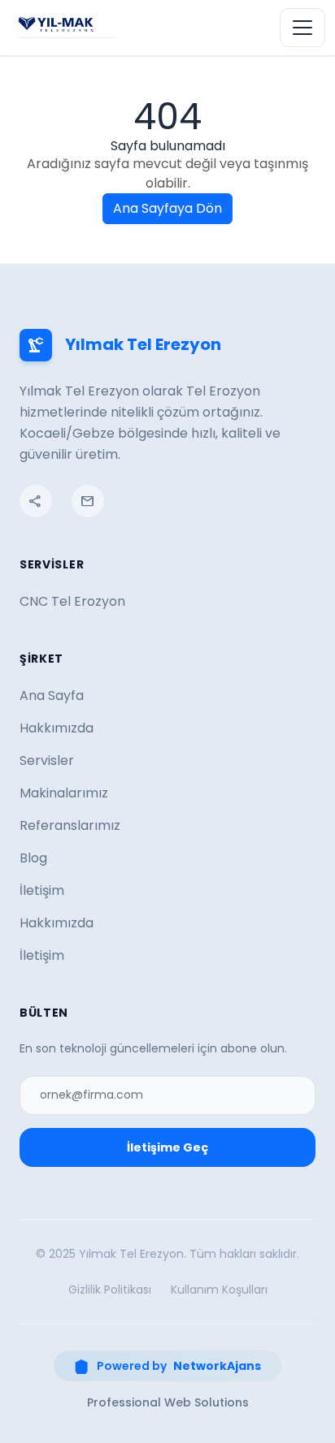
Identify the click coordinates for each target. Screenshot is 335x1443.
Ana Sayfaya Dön (167, 208)
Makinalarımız (64, 793)
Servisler (47, 760)
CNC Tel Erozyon (72, 601)
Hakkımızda (57, 728)
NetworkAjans (217, 1366)
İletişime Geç (167, 1147)
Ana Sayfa (52, 695)
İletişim (42, 890)
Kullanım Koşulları (219, 1289)
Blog (33, 858)
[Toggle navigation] (302, 27)
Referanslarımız (70, 825)
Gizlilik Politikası (109, 1289)
